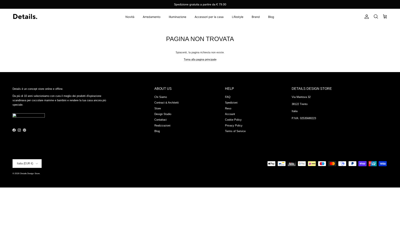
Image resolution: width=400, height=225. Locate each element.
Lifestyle (237, 17)
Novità (129, 17)
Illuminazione (177, 17)
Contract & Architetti (166, 102)
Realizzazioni (162, 125)
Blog (271, 17)
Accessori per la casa (209, 17)
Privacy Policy (233, 125)
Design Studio (162, 114)
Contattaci (160, 119)
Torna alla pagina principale (200, 59)
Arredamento (151, 17)
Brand (256, 17)
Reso (228, 108)
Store (157, 108)
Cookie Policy (233, 119)
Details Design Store (30, 173)
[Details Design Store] (25, 17)
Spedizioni (231, 102)
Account (230, 114)
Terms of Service (235, 131)
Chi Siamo (160, 97)
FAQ (227, 97)
